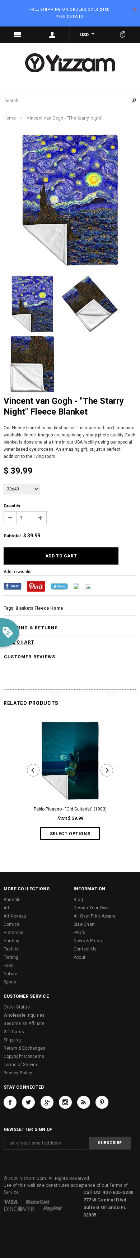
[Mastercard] (38, 1201)
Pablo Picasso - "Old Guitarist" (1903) (70, 809)
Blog (78, 899)
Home (10, 118)
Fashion (12, 949)
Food (9, 965)
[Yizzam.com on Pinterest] (101, 1102)
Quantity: (12, 505)
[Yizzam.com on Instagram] (65, 1102)
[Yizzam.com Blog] (83, 1102)
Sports (10, 981)
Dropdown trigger (52, 34)
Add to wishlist (18, 571)
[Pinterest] (36, 586)
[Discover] (19, 1208)
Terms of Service (21, 1064)
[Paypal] (52, 1208)
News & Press (88, 940)
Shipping (12, 1039)
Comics (11, 924)
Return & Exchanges (24, 1048)
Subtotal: (13, 535)
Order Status (17, 1007)
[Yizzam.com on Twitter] (28, 1102)
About (79, 957)
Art (7, 907)
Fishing (11, 957)
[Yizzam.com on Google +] (47, 1102)
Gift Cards (14, 1031)
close (134, 9)
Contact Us (85, 949)
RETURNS (46, 627)
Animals (12, 899)
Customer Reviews (29, 656)
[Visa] (11, 1201)
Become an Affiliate (24, 1023)
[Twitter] (59, 586)
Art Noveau (15, 916)
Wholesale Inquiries (24, 1015)
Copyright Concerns (24, 1056)
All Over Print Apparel (95, 916)
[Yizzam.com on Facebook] (10, 1102)
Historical (13, 932)
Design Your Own (91, 907)
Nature (10, 973)
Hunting (12, 940)
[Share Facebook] (13, 586)
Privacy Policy (18, 1072)
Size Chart (84, 924)
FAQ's (79, 932)
